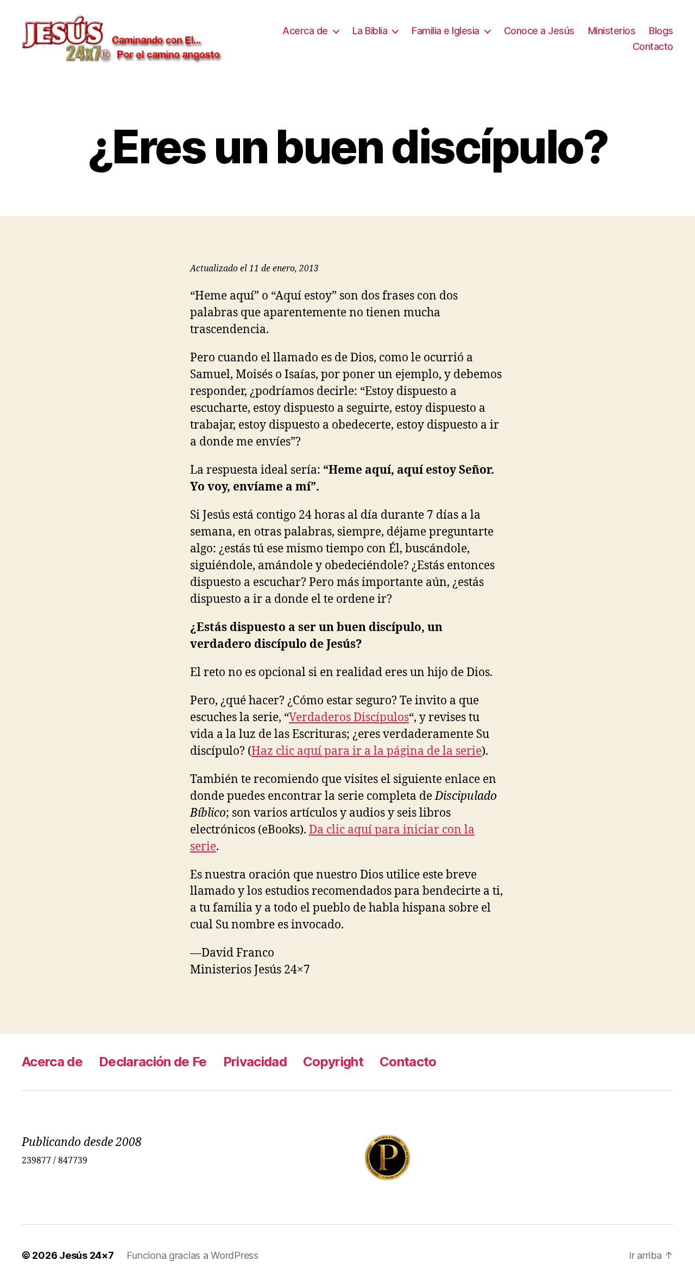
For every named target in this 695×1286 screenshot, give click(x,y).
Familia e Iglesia (445, 30)
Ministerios (612, 30)
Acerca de (305, 30)
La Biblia (370, 30)
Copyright (333, 1061)
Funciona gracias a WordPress (192, 1255)
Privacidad (255, 1061)
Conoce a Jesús (539, 30)
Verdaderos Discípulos (349, 717)
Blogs (661, 30)
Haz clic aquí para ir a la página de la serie (366, 751)
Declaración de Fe (153, 1061)
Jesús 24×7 (86, 1255)
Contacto (653, 46)
